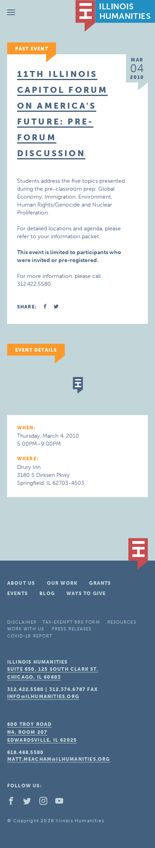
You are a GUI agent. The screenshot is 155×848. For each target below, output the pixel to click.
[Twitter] (30, 803)
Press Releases (71, 629)
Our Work (62, 583)
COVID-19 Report (29, 636)
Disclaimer (22, 622)
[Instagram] (46, 803)
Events (17, 593)
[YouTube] (62, 803)
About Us (21, 583)
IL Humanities (115, 16)
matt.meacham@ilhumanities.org (58, 759)
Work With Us (25, 629)
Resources (121, 622)
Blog (47, 593)
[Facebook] (14, 803)
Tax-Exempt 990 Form (71, 622)
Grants (100, 583)
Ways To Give (86, 593)
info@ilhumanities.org (43, 696)
